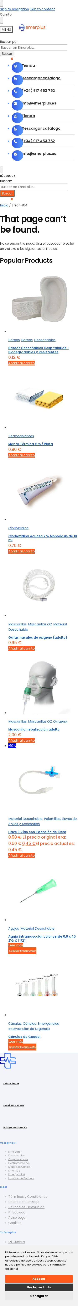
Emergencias (48, 1023)
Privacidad (16, 1212)
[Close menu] (1, 3)
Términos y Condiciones (27, 1196)
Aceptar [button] (39, 1279)
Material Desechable (25, 818)
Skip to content (42, 9)
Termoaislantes (21, 436)
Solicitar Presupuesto (22, 950)
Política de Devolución (26, 1207)
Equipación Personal (21, 1178)
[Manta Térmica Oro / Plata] (43, 398)
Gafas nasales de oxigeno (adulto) (37, 637)
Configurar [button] (39, 1296)
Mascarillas (17, 624)
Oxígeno (60, 721)
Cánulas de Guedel (24, 1037)
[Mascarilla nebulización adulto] (43, 683)
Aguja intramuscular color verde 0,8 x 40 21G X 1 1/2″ (42, 938)
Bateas (14, 340)
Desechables (45, 340)
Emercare (14, 1151)
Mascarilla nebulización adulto (33, 729)
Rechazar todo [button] (39, 1287)
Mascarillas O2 (40, 624)
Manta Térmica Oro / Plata (30, 444)
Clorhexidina (18, 528)
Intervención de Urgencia (29, 1028)
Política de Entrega (24, 1201)
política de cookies (29, 1265)
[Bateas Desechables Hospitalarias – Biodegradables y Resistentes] (43, 302)
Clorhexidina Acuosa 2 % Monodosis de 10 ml (42, 538)
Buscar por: (9, 41)
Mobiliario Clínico (19, 1167)
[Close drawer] (1, 20)
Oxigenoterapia (18, 1159)
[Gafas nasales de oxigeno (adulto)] (43, 586)
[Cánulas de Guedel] (43, 985)
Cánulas (14, 1023)
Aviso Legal (17, 1217)
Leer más (15, 945)
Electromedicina (18, 1163)
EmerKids (14, 1170)
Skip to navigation (14, 9)
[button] (6, 199)
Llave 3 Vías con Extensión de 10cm (37, 832)
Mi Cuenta (16, 1241)
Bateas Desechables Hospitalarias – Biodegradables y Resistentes (38, 350)
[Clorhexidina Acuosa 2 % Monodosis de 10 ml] (43, 490)
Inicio (4, 205)
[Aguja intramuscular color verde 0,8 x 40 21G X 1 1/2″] (43, 890)
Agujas (13, 928)
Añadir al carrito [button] (21, 363)
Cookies (14, 1222)
